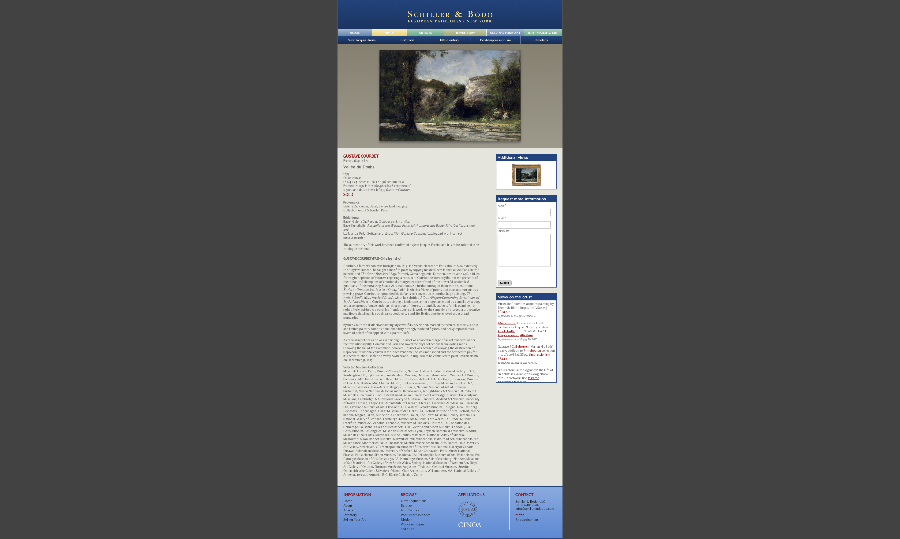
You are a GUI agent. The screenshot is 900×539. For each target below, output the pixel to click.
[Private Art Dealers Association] (467, 515)
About (389, 32)
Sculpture (407, 529)
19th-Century (449, 40)
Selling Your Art (505, 32)
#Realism (504, 312)
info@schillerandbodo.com (534, 508)
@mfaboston (507, 323)
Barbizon (407, 40)
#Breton (533, 378)
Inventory (465, 32)
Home (355, 32)
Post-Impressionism (495, 40)
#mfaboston (532, 350)
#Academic (505, 382)
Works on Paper (412, 524)
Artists (425, 32)
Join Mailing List (543, 32)
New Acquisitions (362, 40)
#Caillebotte (506, 331)
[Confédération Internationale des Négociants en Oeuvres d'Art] (470, 526)
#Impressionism (508, 335)
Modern (541, 40)
